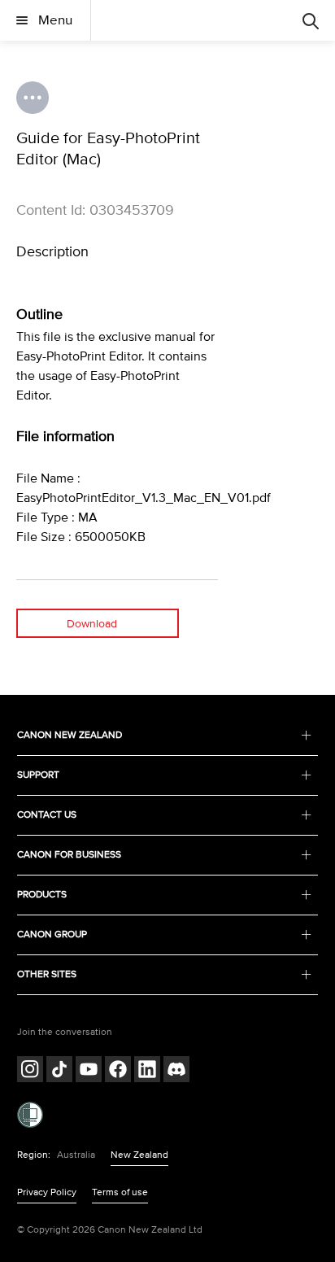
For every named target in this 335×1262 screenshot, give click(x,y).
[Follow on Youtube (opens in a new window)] (89, 1071)
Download (92, 624)
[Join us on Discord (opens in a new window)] (176, 1071)
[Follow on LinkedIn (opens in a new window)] (147, 1071)
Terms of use (120, 1192)
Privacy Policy (46, 1192)
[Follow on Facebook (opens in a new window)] (118, 1071)
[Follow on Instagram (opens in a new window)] (30, 1071)
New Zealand (139, 1155)
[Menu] (310, 20)
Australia (76, 1155)
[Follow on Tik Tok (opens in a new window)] (59, 1071)
